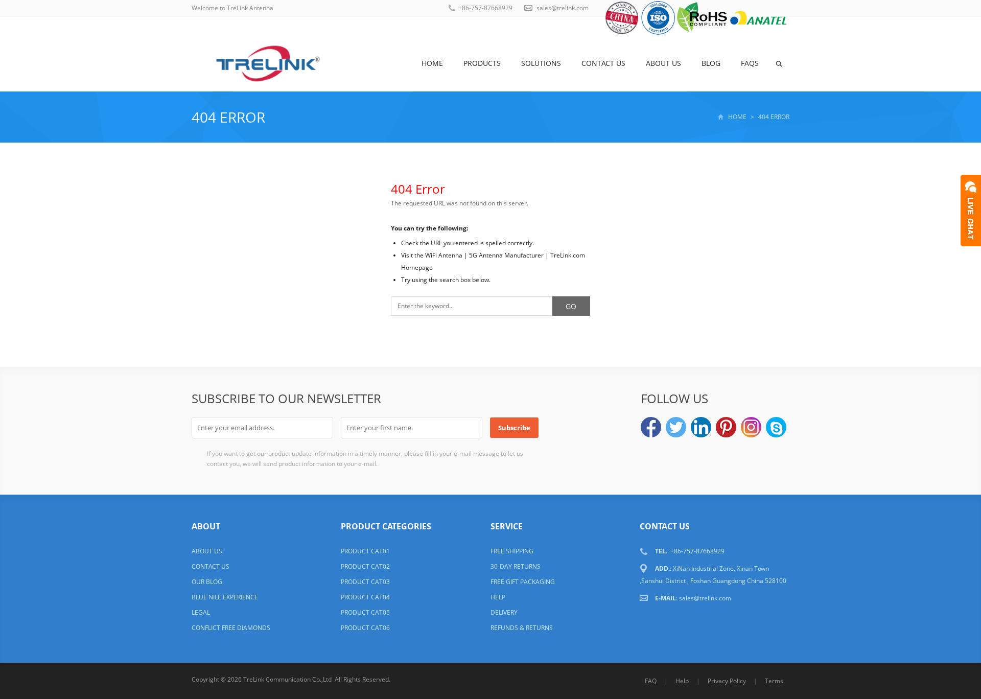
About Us (663, 63)
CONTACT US (210, 566)
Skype (776, 427)
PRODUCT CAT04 (365, 597)
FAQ (651, 681)
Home (432, 63)
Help (682, 681)
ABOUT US (207, 551)
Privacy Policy (727, 681)
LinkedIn (701, 427)
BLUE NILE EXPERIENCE (225, 597)
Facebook (651, 427)
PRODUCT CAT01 (365, 551)
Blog (711, 63)
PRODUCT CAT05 (365, 612)
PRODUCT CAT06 (365, 627)
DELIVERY (504, 612)
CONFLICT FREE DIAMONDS (231, 627)
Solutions (541, 63)
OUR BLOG (207, 581)
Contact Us (603, 63)
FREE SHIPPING (512, 551)
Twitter (676, 427)
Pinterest (726, 427)
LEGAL (201, 612)
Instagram (751, 427)
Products (482, 63)
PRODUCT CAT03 (365, 581)
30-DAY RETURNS (516, 566)
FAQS (750, 63)
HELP (498, 597)
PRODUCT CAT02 (365, 566)
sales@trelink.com (562, 8)
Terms (774, 681)
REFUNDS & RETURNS (522, 627)
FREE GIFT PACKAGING (523, 581)
